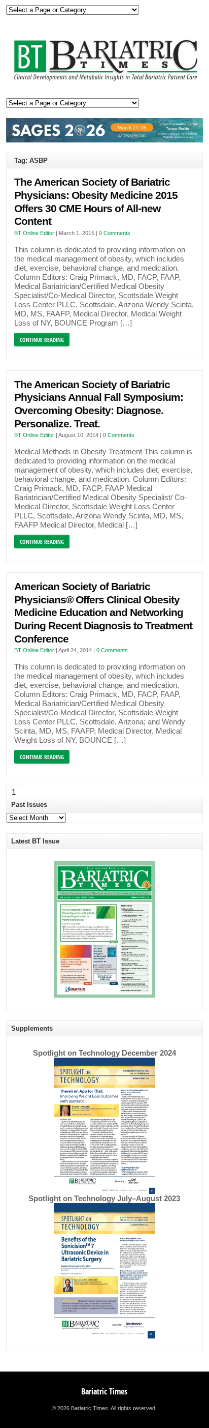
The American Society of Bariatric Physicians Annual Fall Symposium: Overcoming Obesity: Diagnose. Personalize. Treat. (98, 404)
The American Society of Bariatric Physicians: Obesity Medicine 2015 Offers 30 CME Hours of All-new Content (96, 201)
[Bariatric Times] (104, 80)
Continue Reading (42, 339)
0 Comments (114, 233)
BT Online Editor (34, 233)
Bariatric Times (104, 1391)
